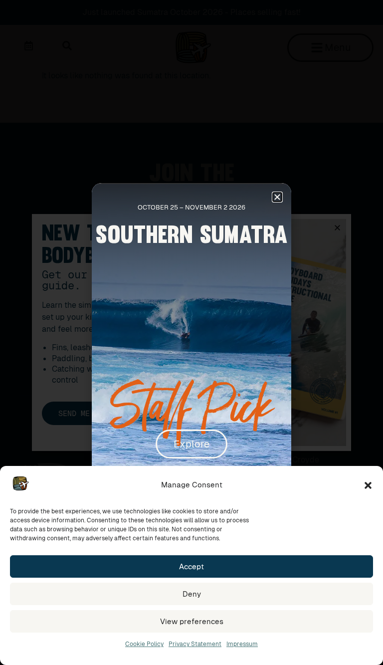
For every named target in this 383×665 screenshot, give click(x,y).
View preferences (191, 621)
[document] (191, 332)
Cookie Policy (144, 644)
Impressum (242, 644)
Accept (191, 566)
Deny (192, 594)
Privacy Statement (195, 644)
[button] (368, 485)
